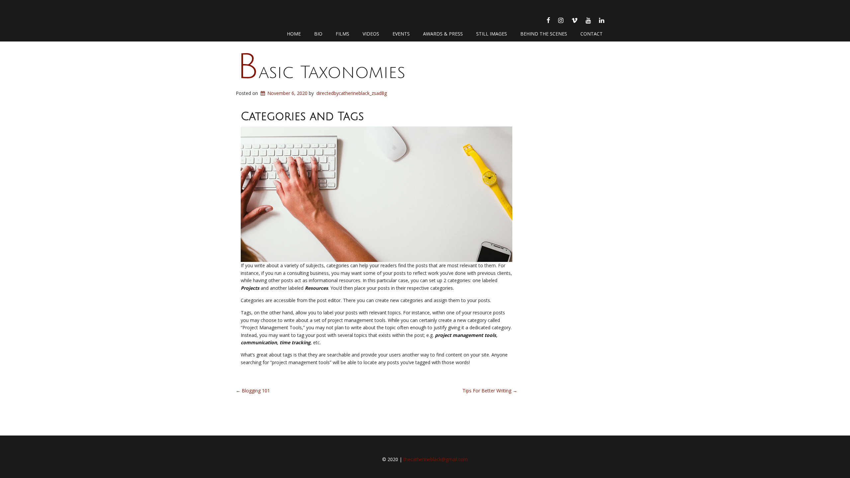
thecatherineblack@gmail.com (435, 459)
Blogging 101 (253, 390)
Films (342, 34)
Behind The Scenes (543, 34)
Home (294, 34)
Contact (591, 34)
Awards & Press (443, 34)
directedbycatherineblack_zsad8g (351, 93)
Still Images (491, 34)
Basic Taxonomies (321, 72)
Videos (371, 34)
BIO (318, 34)
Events (401, 34)
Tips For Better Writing (490, 390)
